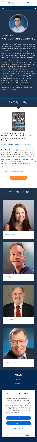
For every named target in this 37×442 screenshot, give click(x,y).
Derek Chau (7, 145)
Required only (18, 423)
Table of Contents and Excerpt (14, 171)
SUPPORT (16, 3)
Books (4, 8)
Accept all (18, 418)
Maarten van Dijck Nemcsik (23, 145)
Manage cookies (18, 428)
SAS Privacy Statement (13, 405)
